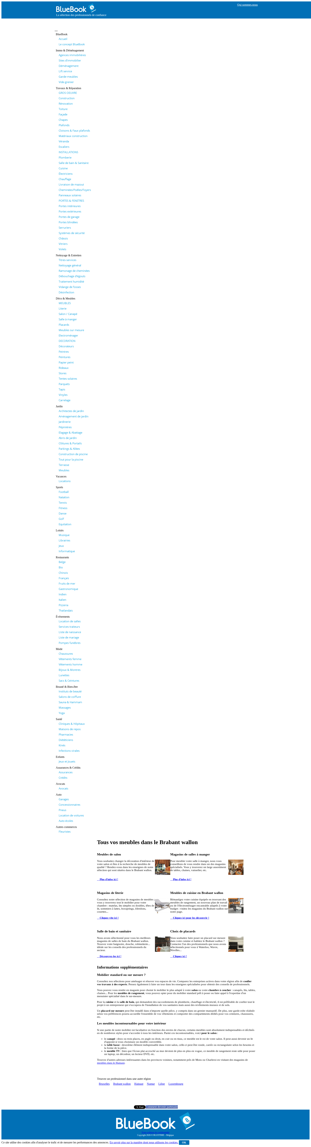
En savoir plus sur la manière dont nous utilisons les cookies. (144, 1142)
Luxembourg (175, 1083)
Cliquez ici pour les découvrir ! (190, 917)
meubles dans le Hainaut (111, 1062)
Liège (161, 1083)
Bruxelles (104, 1083)
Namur (151, 1083)
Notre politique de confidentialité (155, 1132)
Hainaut (138, 1083)
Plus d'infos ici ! (108, 879)
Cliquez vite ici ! (109, 917)
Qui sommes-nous (247, 4)
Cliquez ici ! (179, 956)
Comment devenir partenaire (162, 1106)
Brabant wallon (122, 1083)
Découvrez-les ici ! (110, 956)
